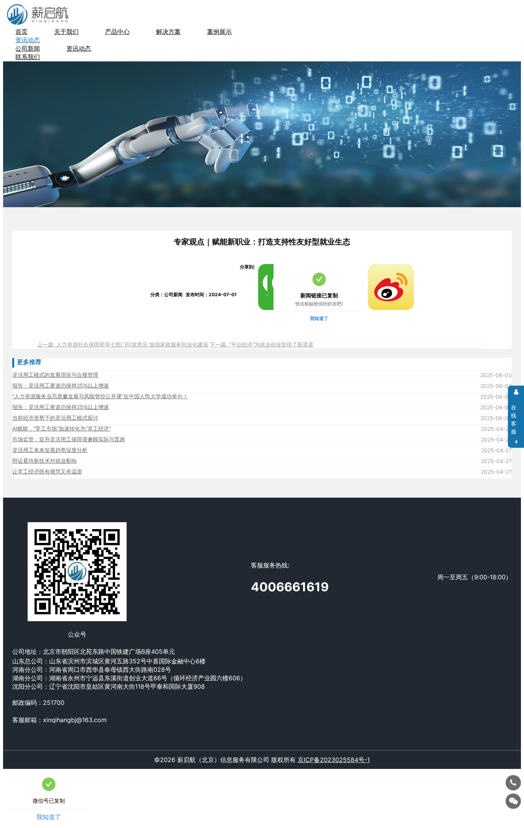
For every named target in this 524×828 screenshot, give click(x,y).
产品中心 (117, 31)
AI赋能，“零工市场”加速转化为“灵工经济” (61, 428)
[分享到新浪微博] (371, 267)
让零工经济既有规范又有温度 (47, 471)
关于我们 (66, 31)
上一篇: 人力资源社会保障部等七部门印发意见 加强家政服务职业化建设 (122, 344)
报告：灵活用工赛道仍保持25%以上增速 (60, 385)
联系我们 (27, 57)
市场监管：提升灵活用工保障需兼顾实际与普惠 (68, 439)
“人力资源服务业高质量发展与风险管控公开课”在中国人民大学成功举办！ (100, 396)
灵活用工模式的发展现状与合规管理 (55, 374)
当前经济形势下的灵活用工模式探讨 (55, 417)
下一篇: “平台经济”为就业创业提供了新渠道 (261, 344)
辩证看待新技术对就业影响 (44, 460)
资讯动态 (78, 48)
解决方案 (168, 31)
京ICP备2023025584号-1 (334, 760)
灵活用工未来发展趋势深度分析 (49, 450)
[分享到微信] (261, 267)
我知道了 (319, 318)
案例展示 (219, 31)
